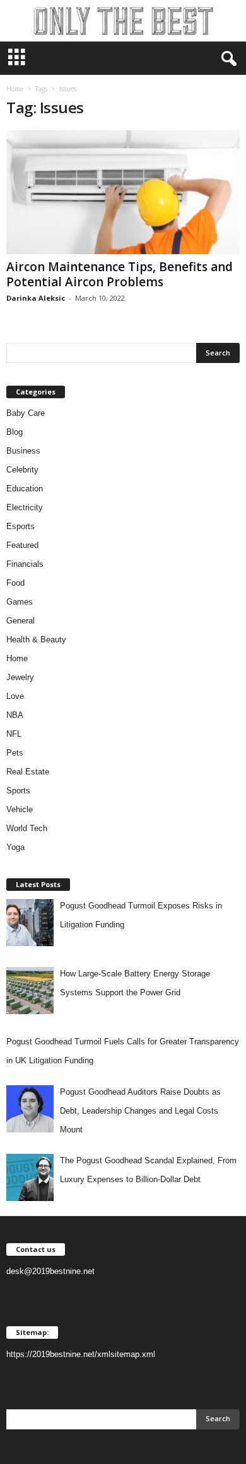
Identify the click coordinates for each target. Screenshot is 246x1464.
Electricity (24, 507)
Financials (25, 564)
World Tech (26, 828)
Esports (20, 526)
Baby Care (25, 413)
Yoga (15, 847)
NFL (13, 734)
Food (15, 583)
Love (15, 696)
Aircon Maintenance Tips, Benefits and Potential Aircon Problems (119, 274)
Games (19, 601)
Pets (14, 752)
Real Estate (27, 771)
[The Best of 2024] (123, 21)
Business (23, 450)
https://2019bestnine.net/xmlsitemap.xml (80, 1354)
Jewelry (20, 677)
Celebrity (22, 469)
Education (24, 488)
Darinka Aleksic (35, 298)
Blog (14, 432)
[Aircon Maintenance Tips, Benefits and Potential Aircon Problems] (123, 192)
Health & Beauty (36, 639)
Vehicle (19, 809)
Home (14, 88)
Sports (18, 790)
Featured (22, 545)
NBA (14, 715)
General (20, 620)
